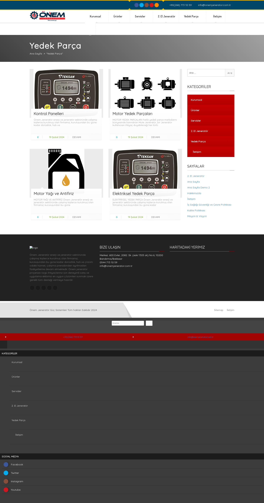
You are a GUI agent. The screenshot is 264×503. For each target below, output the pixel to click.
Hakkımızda (194, 193)
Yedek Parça (191, 16)
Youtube (15, 489)
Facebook (17, 464)
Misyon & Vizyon (197, 216)
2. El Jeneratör (166, 16)
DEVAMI (77, 137)
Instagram (17, 481)
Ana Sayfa (36, 53)
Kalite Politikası (196, 210)
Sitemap (218, 310)
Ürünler (118, 16)
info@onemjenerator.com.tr (214, 5)
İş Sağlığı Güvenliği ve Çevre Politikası (209, 204)
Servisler (140, 16)
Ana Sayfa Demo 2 (198, 187)
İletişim (217, 16)
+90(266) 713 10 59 (180, 5)
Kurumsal (95, 16)
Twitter (15, 473)
